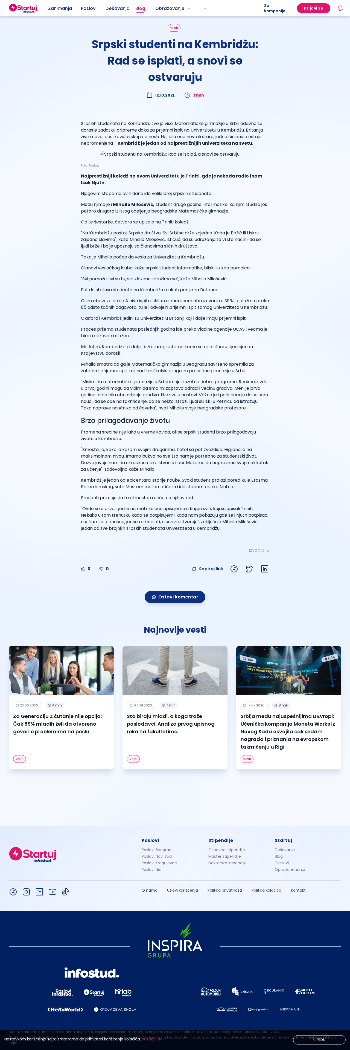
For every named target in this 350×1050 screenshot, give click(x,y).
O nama (150, 890)
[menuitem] (64, 8)
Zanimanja (60, 8)
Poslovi (89, 8)
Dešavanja (285, 850)
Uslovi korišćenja (182, 890)
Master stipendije (224, 856)
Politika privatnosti (225, 890)
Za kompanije (274, 8)
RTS (265, 550)
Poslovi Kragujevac (159, 863)
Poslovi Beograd (156, 850)
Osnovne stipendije (226, 850)
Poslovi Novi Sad (157, 856)
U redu (319, 1039)
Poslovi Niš (151, 869)
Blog (140, 8)
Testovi (282, 863)
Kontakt (298, 890)
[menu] (156, 8)
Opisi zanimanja (290, 869)
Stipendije (220, 840)
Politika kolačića (266, 890)
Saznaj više (152, 1039)
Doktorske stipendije (227, 863)
